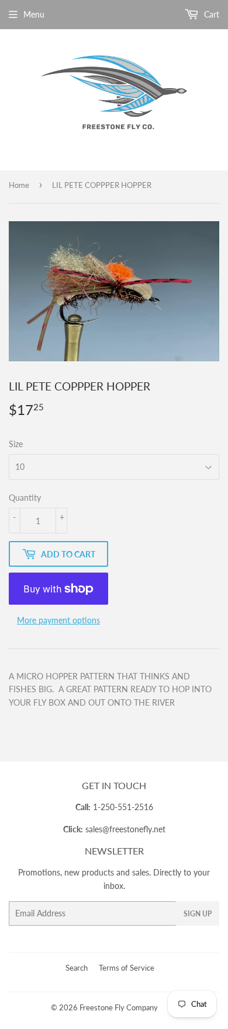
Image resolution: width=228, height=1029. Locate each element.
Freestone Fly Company (119, 1007)
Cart (210, 14)
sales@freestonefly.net (125, 829)
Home (19, 185)
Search (76, 967)
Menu (33, 14)
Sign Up (198, 913)
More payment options (58, 620)
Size (16, 444)
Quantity (25, 498)
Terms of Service (126, 967)
